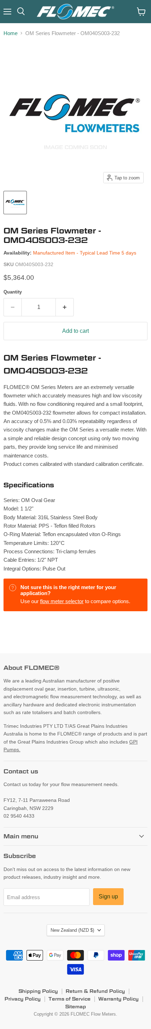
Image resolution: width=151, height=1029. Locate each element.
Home (11, 33)
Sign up (108, 896)
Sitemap (75, 1006)
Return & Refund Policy (95, 991)
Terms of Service (69, 999)
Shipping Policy (38, 991)
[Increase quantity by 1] (65, 307)
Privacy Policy (23, 999)
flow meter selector (62, 601)
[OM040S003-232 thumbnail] (15, 202)
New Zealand (72, 930)
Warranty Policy (118, 999)
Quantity (13, 292)
